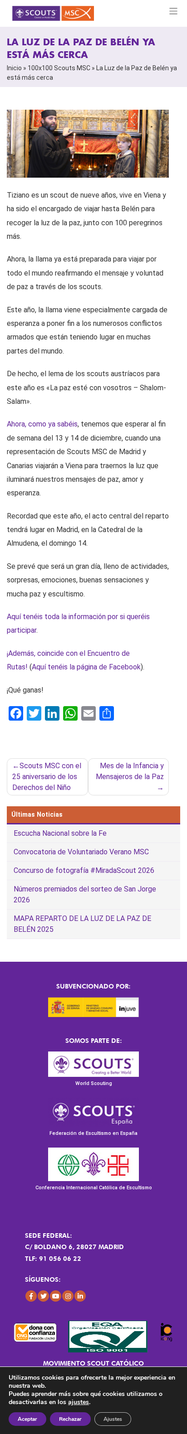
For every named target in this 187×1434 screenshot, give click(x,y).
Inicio (14, 68)
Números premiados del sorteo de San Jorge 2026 (85, 894)
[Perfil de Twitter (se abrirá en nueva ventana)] (43, 1296)
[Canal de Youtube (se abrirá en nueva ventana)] (55, 1296)
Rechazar (70, 1419)
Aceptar (27, 1419)
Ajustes (112, 1419)
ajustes (78, 1402)
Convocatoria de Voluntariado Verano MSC (81, 852)
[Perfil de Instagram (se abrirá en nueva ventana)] (68, 1296)
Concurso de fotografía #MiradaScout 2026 (84, 870)
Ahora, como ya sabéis (42, 424)
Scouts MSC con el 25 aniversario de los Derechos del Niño (46, 776)
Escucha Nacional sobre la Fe (60, 833)
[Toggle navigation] (173, 11)
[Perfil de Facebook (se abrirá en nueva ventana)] (31, 1296)
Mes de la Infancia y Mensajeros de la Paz (130, 771)
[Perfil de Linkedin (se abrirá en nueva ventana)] (80, 1296)
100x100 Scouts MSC (59, 68)
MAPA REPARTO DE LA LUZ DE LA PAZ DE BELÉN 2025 (82, 924)
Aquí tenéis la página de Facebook (86, 667)
